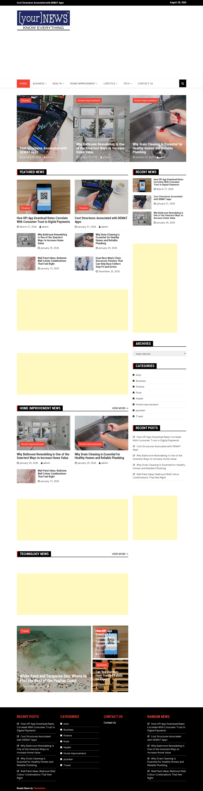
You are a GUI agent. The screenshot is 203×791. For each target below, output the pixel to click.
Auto (138, 375)
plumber (140, 410)
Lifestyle (109, 83)
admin (49, 157)
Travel (25, 631)
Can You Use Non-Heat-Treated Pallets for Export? (109, 675)
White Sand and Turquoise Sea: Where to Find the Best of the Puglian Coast (53, 678)
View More (119, 408)
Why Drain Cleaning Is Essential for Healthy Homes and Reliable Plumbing (101, 148)
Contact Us (145, 83)
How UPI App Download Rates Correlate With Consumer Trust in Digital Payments (43, 219)
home (23, 83)
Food (138, 392)
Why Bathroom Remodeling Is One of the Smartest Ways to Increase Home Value (58, 2)
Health (57, 83)
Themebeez (39, 788)
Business (38, 83)
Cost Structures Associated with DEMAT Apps (101, 219)
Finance (25, 208)
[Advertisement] (101, 57)
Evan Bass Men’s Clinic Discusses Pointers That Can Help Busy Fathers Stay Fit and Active (109, 262)
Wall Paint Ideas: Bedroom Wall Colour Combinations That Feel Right (155, 148)
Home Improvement (82, 83)
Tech (126, 83)
